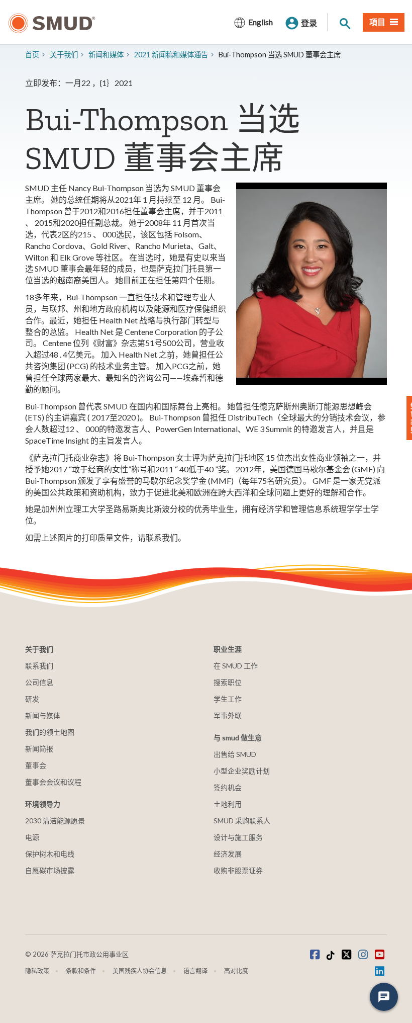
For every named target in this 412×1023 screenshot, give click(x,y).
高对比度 (236, 971)
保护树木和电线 (49, 853)
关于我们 (64, 54)
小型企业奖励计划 (242, 770)
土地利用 (228, 804)
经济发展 (228, 853)
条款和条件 (81, 971)
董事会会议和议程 (53, 782)
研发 (32, 699)
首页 (32, 54)
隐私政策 (37, 971)
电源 (32, 837)
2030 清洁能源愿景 (55, 820)
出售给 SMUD (235, 754)
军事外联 (228, 715)
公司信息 (39, 682)
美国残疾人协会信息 (140, 971)
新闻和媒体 (106, 54)
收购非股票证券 (238, 870)
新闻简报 (39, 748)
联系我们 (39, 665)
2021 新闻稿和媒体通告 (171, 54)
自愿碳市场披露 (49, 870)
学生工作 (228, 699)
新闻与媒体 (42, 715)
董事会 (35, 765)
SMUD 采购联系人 (242, 820)
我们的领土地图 (49, 732)
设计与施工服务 (238, 837)
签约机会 (228, 787)
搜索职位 (228, 682)
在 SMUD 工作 (236, 665)
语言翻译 (195, 971)
